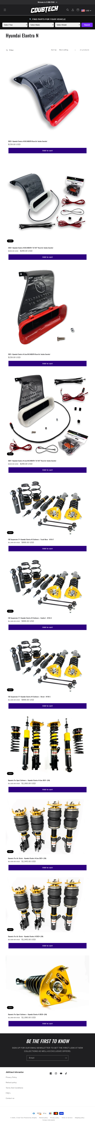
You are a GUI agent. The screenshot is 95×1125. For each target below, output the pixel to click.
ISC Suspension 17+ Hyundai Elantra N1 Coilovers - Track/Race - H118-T (31, 539)
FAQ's (8, 1093)
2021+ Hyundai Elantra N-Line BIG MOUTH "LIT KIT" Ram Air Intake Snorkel (32, 461)
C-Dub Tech (20, 1117)
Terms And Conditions (14, 1088)
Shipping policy (79, 1117)
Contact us (10, 1098)
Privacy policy (54, 1117)
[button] (4, 9)
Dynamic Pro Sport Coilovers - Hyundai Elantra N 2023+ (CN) (27, 1014)
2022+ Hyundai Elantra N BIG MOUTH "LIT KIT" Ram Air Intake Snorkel (30, 248)
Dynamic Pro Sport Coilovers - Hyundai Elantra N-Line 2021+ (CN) (29, 780)
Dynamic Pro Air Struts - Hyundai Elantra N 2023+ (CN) (25, 936)
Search (87, 25)
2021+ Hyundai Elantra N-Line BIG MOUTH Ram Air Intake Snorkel (29, 354)
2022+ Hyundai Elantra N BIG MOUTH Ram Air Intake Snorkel (27, 141)
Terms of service (67, 1117)
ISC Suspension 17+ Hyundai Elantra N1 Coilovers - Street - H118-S (29, 697)
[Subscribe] (65, 1058)
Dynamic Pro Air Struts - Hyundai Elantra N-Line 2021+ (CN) (27, 858)
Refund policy (11, 1082)
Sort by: (54, 50)
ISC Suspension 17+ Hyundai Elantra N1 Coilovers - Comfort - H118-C (30, 618)
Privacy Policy (11, 1077)
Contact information (49, 1120)
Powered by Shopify (30, 1117)
